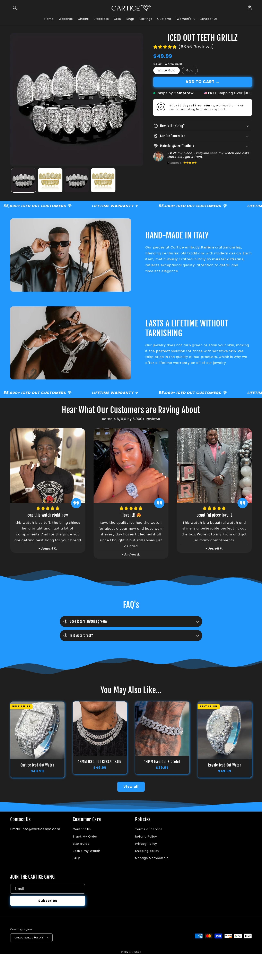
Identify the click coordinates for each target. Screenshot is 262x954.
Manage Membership (152, 858)
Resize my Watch (86, 851)
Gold (189, 70)
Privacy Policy (146, 844)
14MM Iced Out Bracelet (162, 762)
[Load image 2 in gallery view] (50, 180)
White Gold (166, 70)
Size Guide (81, 844)
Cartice (136, 952)
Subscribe (47, 900)
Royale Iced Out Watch (224, 765)
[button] (14, 7)
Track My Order (85, 836)
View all (131, 786)
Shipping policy (147, 851)
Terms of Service (149, 829)
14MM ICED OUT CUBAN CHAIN (100, 762)
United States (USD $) (29, 937)
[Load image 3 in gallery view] (76, 180)
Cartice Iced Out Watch (37, 765)
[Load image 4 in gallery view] (103, 180)
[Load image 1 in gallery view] (23, 180)
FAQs (77, 858)
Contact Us (82, 829)
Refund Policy (146, 836)
